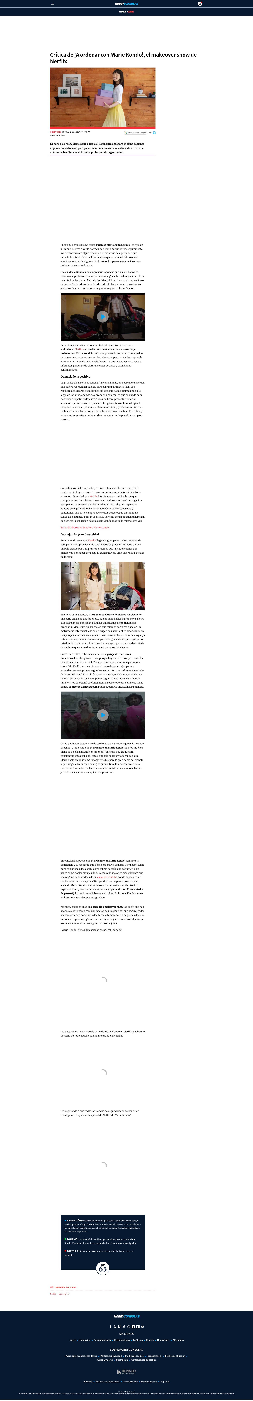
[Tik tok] (124, 1326)
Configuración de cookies (143, 1360)
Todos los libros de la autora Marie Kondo (85, 527)
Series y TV (64, 1294)
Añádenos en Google (137, 132)
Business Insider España (108, 1381)
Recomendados (122, 1340)
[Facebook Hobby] (110, 1326)
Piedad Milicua (58, 135)
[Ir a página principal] (126, 4)
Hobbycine (125, 11)
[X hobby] (115, 1326)
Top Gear (165, 1381)
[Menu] (52, 3)
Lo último (138, 1340)
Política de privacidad (111, 1356)
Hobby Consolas (149, 1381)
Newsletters (163, 1340)
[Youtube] (142, 1326)
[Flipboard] (138, 1326)
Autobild (88, 1381)
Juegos (72, 1340)
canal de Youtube (107, 877)
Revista (150, 1340)
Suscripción (122, 1360)
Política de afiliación (175, 1356)
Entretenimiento (102, 1340)
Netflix (79, 349)
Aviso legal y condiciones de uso (81, 1356)
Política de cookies (134, 1356)
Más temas (178, 1340)
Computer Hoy (130, 1381)
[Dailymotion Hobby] (133, 1326)
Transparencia (154, 1356)
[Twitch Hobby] (119, 1326)
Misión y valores (105, 1360)
